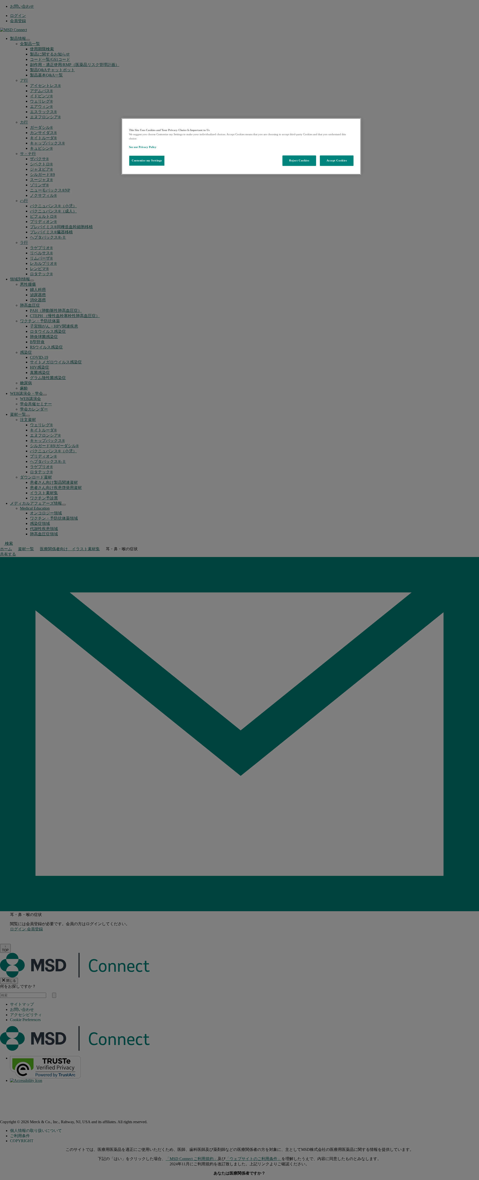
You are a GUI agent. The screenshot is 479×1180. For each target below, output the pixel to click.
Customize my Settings (147, 160)
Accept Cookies (337, 160)
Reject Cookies (299, 160)
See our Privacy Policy (142, 146)
